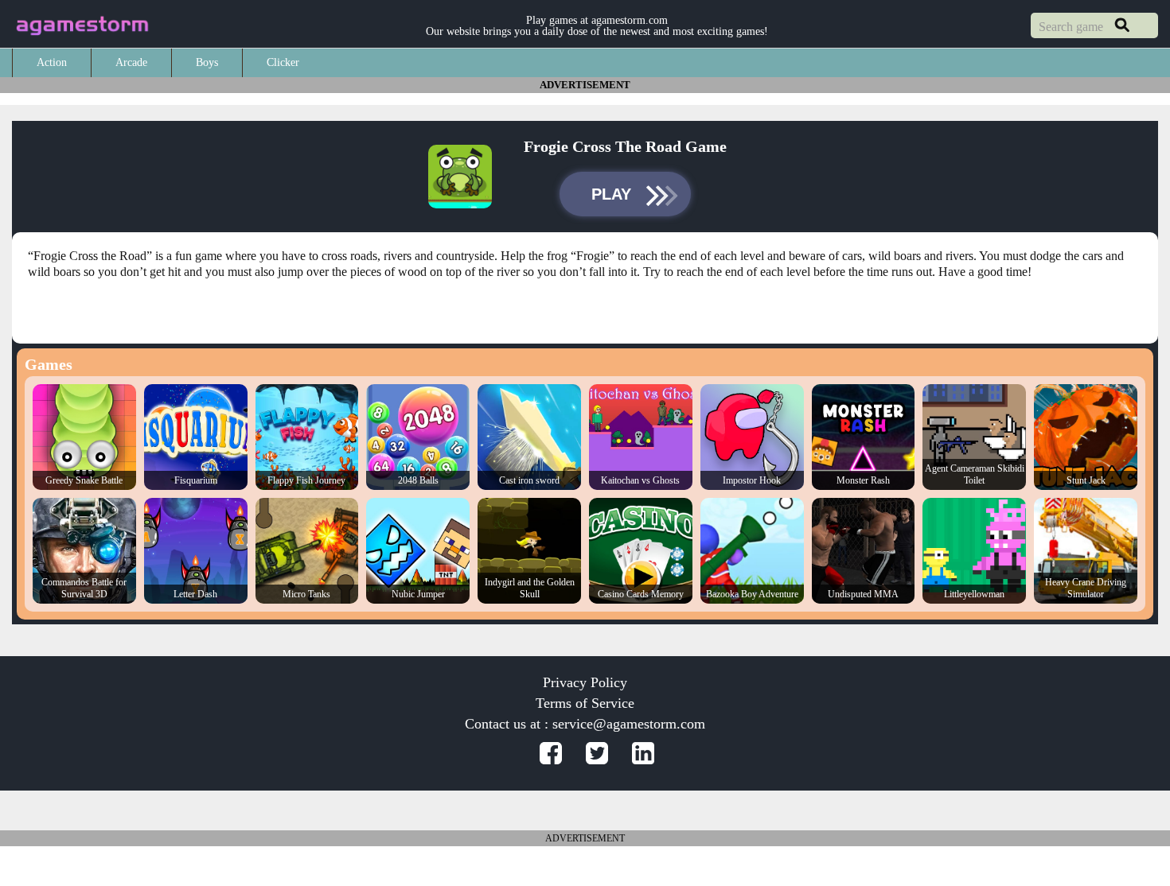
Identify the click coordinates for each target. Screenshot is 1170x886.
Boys (207, 62)
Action (52, 62)
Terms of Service (585, 703)
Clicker (283, 62)
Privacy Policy (585, 682)
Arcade (131, 62)
